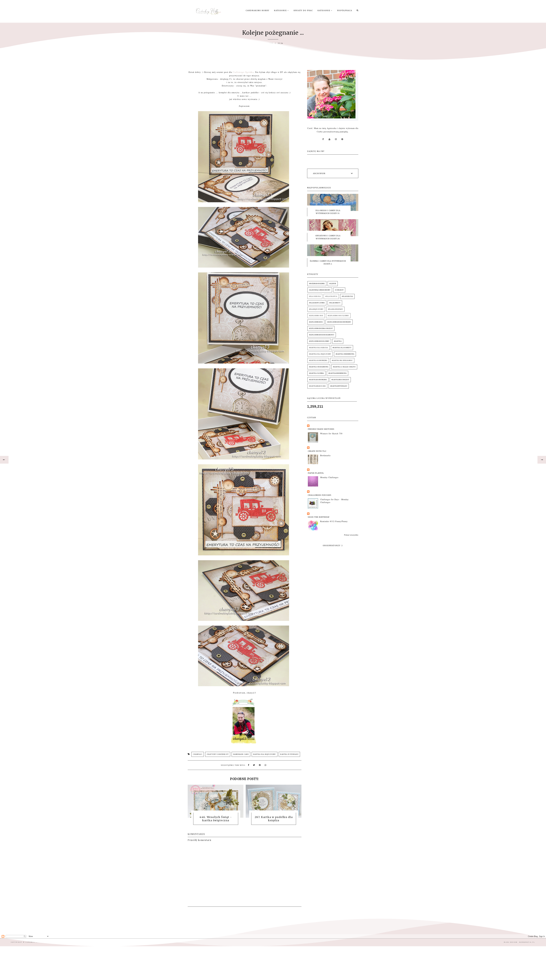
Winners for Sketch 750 (331, 433)
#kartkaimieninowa (337, 373)
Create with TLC (317, 451)
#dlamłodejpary (335, 309)
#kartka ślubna (316, 373)
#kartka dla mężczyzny (320, 354)
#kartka (338, 341)
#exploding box (316, 316)
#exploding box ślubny (338, 316)
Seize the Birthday (318, 517)
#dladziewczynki (317, 303)
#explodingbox (316, 322)
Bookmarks (325, 455)
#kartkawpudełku (338, 386)
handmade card (241, 754)
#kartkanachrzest (340, 380)
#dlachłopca (331, 296)
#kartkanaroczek (317, 386)
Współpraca (344, 10)
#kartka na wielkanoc (342, 360)
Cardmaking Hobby (257, 10)
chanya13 (197, 754)
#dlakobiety (335, 303)
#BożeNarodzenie (317, 284)
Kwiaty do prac (303, 10)
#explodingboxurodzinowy (321, 335)
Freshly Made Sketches (321, 429)
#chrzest (339, 290)
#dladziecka (347, 296)
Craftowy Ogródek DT (218, 754)
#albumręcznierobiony (319, 290)
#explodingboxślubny (319, 341)
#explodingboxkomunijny (339, 322)
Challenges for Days (319, 495)
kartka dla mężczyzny (264, 754)
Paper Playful (316, 473)
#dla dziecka (315, 296)
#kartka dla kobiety (341, 348)
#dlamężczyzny (316, 309)
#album (332, 284)
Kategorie (281, 10)
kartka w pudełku (289, 754)
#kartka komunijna (318, 360)
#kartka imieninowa (345, 354)
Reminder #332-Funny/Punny (334, 521)
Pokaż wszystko (351, 535)
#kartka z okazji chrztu (344, 367)
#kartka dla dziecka (318, 348)
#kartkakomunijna (318, 380)
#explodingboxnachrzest (321, 328)
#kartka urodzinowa (318, 367)
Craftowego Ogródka (243, 72)
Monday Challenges (329, 477)
